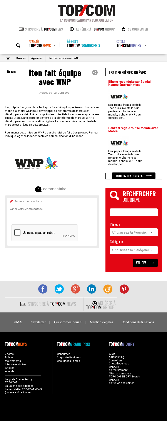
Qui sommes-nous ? (68, 322)
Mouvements (13, 360)
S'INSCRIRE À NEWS (44, 29)
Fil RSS (17, 322)
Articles (9, 367)
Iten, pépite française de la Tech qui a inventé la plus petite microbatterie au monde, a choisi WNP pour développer (125, 111)
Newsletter (38, 322)
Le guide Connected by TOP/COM (18, 381)
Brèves (21, 58)
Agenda (9, 371)
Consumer (63, 354)
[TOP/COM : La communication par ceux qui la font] (86, 20)
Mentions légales (101, 322)
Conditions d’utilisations (138, 322)
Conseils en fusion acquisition (121, 382)
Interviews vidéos (15, 364)
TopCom (39, 44)
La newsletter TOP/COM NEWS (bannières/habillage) (23, 391)
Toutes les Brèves (129, 175)
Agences (37, 58)
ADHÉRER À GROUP (95, 29)
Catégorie (116, 241)
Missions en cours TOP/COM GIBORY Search (124, 375)
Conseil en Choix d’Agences (119, 362)
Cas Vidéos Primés (68, 360)
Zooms (9, 354)
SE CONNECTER (138, 29)
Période (115, 224)
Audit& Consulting (116, 356)
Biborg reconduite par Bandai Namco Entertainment (129, 83)
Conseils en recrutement (118, 369)
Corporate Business (69, 357)
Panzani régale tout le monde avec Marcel (133, 129)
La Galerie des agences (19, 385)
